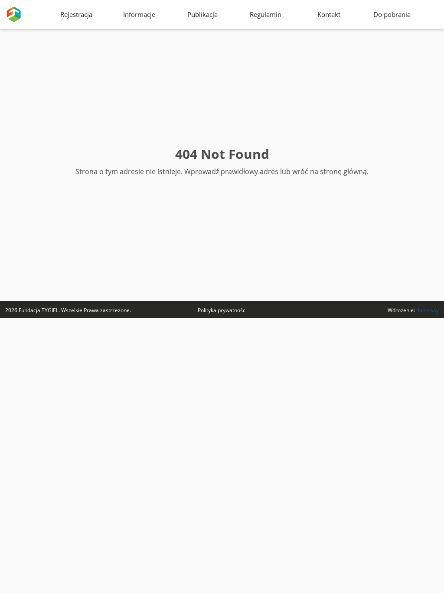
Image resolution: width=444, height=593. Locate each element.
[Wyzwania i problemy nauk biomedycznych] (14, 14)
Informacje (139, 14)
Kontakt (328, 14)
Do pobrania (391, 14)
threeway (427, 310)
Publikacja (202, 14)
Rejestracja (76, 14)
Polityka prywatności (222, 310)
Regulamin (265, 14)
